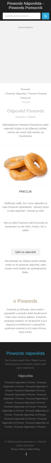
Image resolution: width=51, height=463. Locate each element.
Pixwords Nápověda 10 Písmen (20, 406)
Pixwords (25, 89)
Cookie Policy (33, 449)
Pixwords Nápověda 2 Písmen (20, 382)
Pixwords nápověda (25, 353)
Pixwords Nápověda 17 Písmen (30, 427)
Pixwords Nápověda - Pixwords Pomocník (25, 5)
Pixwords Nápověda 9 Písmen (29, 402)
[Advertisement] (25, 58)
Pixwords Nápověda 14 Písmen (20, 419)
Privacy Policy (18, 449)
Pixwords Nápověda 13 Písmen (30, 415)
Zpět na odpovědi (25, 252)
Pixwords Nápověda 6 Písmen (20, 394)
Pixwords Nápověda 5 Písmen (29, 390)
